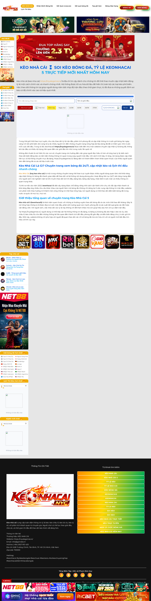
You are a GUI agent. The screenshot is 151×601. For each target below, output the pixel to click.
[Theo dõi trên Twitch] (90, 575)
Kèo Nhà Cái (24, 173)
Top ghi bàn (97, 6)
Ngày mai (62, 108)
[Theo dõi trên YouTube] (75, 575)
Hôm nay (51, 108)
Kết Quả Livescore (64, 6)
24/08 (71, 108)
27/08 (95, 108)
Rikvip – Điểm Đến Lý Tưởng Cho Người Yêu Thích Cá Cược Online (16, 259)
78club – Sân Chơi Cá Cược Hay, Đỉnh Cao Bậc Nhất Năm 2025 (15, 280)
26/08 (87, 108)
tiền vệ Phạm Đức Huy (82, 571)
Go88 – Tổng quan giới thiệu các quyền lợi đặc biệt (16, 274)
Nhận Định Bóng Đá (45, 6)
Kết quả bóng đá (81, 6)
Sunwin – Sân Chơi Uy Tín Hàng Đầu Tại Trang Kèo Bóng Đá (15, 267)
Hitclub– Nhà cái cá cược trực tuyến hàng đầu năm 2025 (15, 288)
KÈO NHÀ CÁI (27, 6)
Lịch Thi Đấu (26, 9)
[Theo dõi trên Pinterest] (68, 575)
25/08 (79, 108)
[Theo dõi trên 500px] (82, 575)
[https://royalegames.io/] (10, 8)
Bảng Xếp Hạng (111, 6)
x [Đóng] (6, 581)
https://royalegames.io (50, 81)
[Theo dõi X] (61, 575)
